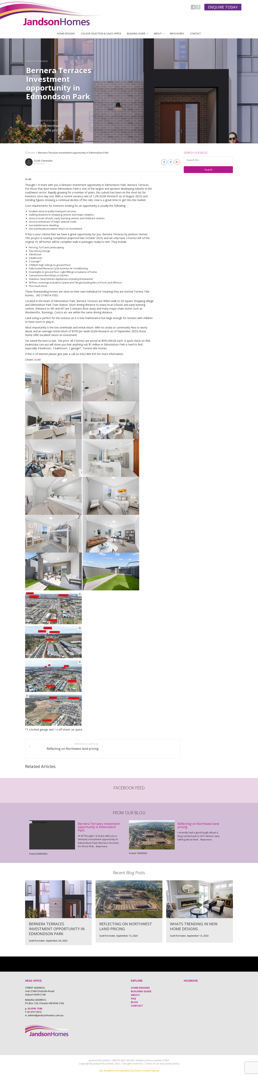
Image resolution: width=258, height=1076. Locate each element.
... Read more (100, 846)
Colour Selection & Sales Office (101, 33)
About (158, 33)
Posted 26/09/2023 (38, 853)
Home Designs (66, 33)
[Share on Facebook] (164, 162)
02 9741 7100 (35, 1008)
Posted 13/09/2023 (138, 853)
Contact (195, 33)
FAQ (133, 998)
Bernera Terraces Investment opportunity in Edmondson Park (99, 827)
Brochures (177, 33)
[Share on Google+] (177, 162)
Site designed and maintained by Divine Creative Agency (129, 1070)
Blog (134, 1002)
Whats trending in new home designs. (193, 926)
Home (31, 152)
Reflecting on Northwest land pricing (45, 127)
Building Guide (136, 33)
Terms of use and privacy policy (162, 1063)
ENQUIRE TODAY (223, 7)
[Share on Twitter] (171, 162)
